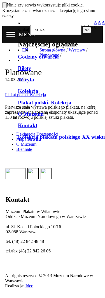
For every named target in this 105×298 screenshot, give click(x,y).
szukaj (23, 29)
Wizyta (26, 79)
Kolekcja (28, 91)
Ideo (29, 285)
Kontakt (27, 125)
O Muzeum (31, 114)
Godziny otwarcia (38, 57)
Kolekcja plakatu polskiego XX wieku (61, 137)
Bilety (24, 68)
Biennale (24, 149)
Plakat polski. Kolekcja (44, 103)
